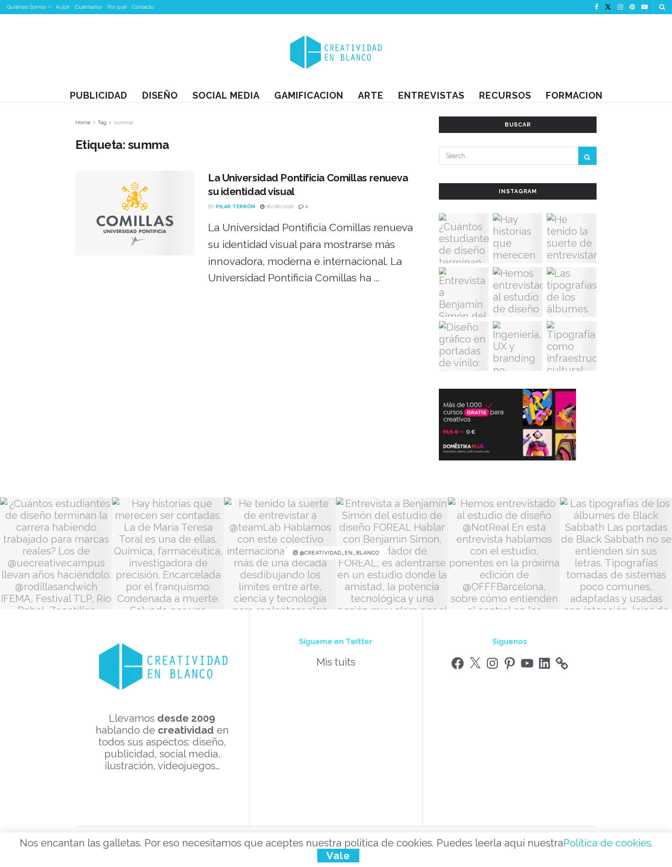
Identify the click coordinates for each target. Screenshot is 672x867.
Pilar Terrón (235, 207)
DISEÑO (160, 95)
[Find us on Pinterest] (632, 7)
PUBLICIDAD (99, 95)
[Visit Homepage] (336, 51)
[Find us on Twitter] (608, 7)
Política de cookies (607, 843)
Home (83, 122)
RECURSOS (505, 95)
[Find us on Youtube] (644, 7)
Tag (102, 122)
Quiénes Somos (26, 7)
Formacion (574, 95)
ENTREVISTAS (431, 95)
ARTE (371, 95)
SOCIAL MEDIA (226, 95)
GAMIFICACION (308, 95)
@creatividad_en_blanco (338, 553)
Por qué (117, 7)
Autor (62, 7)
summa (123, 122)
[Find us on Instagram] (620, 7)
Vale (338, 856)
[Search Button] (662, 7)
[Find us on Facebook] (596, 7)
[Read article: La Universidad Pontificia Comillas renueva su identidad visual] (134, 213)
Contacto (143, 7)
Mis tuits (335, 662)
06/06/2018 (278, 207)
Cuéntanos (88, 7)
